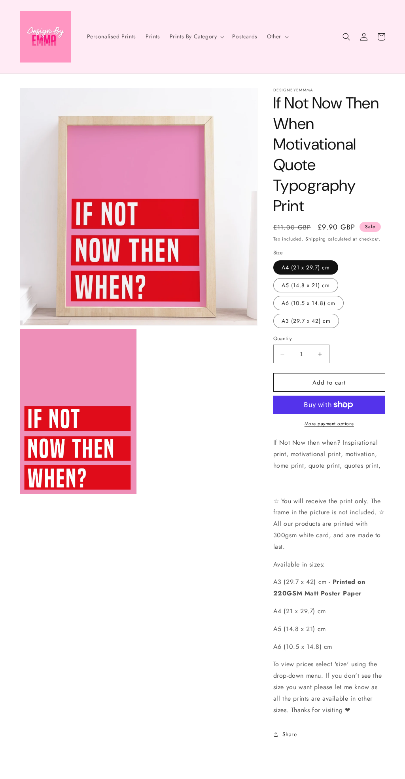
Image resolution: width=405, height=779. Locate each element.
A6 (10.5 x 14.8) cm (308, 303)
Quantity (282, 338)
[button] (196, 36)
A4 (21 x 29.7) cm (306, 267)
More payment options (329, 423)
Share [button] (289, 734)
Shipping (315, 239)
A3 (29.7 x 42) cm (306, 321)
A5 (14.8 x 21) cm (306, 285)
